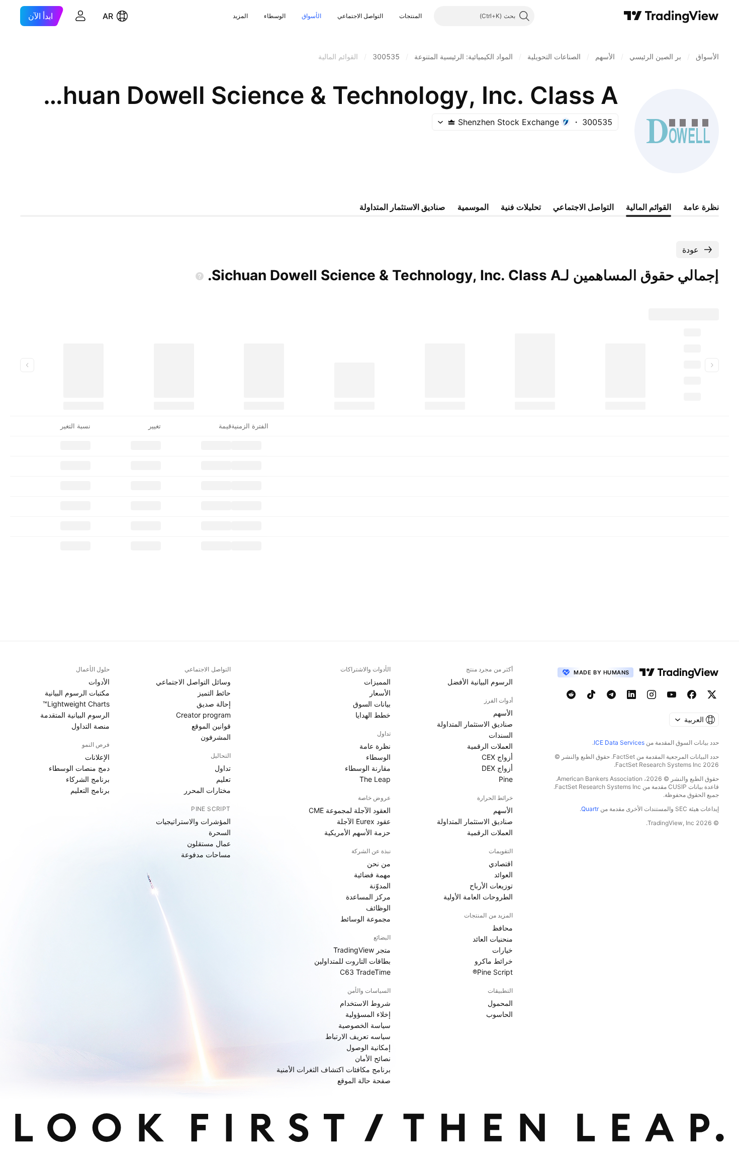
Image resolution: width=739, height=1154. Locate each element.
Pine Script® (493, 972)
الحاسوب (499, 1014)
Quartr (590, 809)
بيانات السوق (372, 704)
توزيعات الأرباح (491, 885)
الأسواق (311, 16)
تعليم (223, 779)
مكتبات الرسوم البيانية (77, 692)
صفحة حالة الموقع (364, 1080)
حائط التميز (214, 692)
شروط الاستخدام (365, 1003)
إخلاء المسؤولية (368, 1014)
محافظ (502, 928)
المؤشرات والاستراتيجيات (193, 821)
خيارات (502, 950)
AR (108, 16)
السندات (501, 735)
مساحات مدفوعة (206, 854)
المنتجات (410, 16)
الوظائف (378, 907)
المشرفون (216, 737)
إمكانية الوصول (368, 1047)
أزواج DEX (497, 768)
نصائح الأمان (373, 1058)
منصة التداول (90, 726)
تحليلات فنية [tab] (521, 207)
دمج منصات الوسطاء (79, 768)
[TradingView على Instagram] (651, 694)
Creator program (203, 715)
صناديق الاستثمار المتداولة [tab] (402, 207)
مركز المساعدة (368, 896)
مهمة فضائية (372, 874)
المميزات (377, 681)
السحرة (220, 832)
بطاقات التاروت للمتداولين (352, 961)
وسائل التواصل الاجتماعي (193, 681)
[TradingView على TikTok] (591, 694)
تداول (223, 768)
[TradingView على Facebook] (692, 694)
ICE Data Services (619, 742)
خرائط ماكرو (494, 961)
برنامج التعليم (90, 790)
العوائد (503, 874)
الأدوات (99, 681)
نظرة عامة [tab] (701, 207)
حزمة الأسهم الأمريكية (357, 832)
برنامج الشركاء (88, 779)
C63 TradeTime (365, 972)
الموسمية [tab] (473, 207)
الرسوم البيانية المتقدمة (75, 715)
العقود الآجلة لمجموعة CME (350, 810)
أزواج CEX (497, 757)
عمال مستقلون (209, 843)
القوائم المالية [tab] (648, 207)
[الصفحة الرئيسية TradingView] (671, 16)
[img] (451, 122)
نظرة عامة (375, 746)
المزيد (240, 16)
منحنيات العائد (493, 939)
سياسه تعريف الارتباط (358, 1036)
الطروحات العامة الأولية (478, 896)
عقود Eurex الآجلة (364, 821)
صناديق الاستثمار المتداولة (475, 724)
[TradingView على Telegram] (611, 694)
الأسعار (380, 692)
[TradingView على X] (712, 694)
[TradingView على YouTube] (672, 694)
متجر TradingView (362, 950)
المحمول (500, 1003)
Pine (506, 779)
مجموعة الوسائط (365, 918)
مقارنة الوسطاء (368, 768)
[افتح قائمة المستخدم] (80, 16)
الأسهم (503, 713)
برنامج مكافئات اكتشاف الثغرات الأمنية (333, 1069)
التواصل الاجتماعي (360, 16)
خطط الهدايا (373, 715)
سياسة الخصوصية (364, 1025)
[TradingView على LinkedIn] (631, 694)
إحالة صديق (214, 704)
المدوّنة (380, 885)
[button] (391, 16)
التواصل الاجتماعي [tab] (583, 207)
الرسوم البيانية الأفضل (480, 681)
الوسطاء (275, 16)
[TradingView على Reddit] (571, 694)
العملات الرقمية (490, 746)
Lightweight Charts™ (76, 704)
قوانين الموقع (211, 726)
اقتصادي (501, 863)
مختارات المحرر (207, 790)
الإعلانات (97, 757)
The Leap (375, 779)
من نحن (379, 863)
